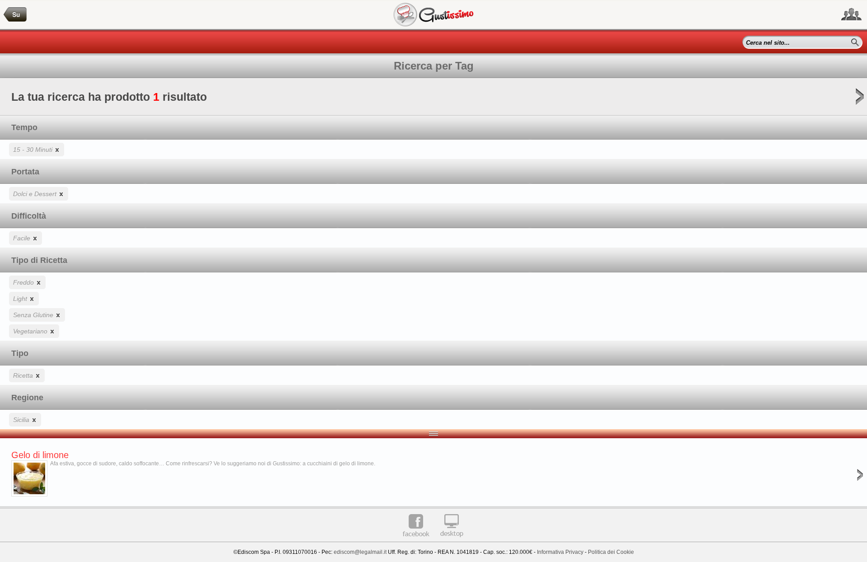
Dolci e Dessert (35, 193)
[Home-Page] (15, 14)
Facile (22, 238)
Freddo (24, 282)
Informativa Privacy (560, 552)
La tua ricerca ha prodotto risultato (109, 96)
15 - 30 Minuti (33, 149)
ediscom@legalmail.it (360, 552)
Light (21, 298)
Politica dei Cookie (611, 552)
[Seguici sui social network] (851, 14)
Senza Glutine (34, 314)
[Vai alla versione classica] (451, 540)
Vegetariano (31, 331)
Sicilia (22, 419)
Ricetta (24, 375)
